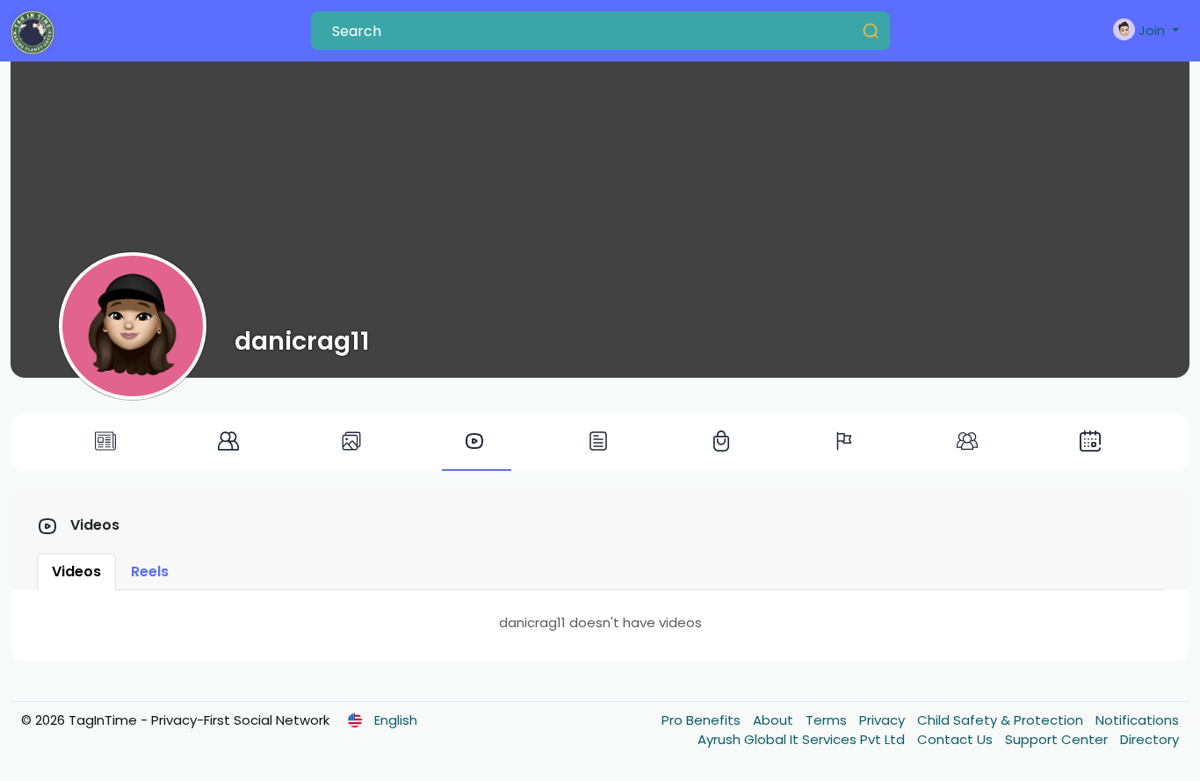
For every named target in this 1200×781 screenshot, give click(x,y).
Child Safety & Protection (1002, 720)
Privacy (883, 720)
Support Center (1058, 739)
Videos (76, 571)
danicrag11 (302, 340)
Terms (828, 720)
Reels (150, 571)
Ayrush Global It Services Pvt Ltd (803, 739)
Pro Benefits (702, 720)
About (775, 720)
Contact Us (956, 739)
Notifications (1137, 720)
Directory (1149, 739)
